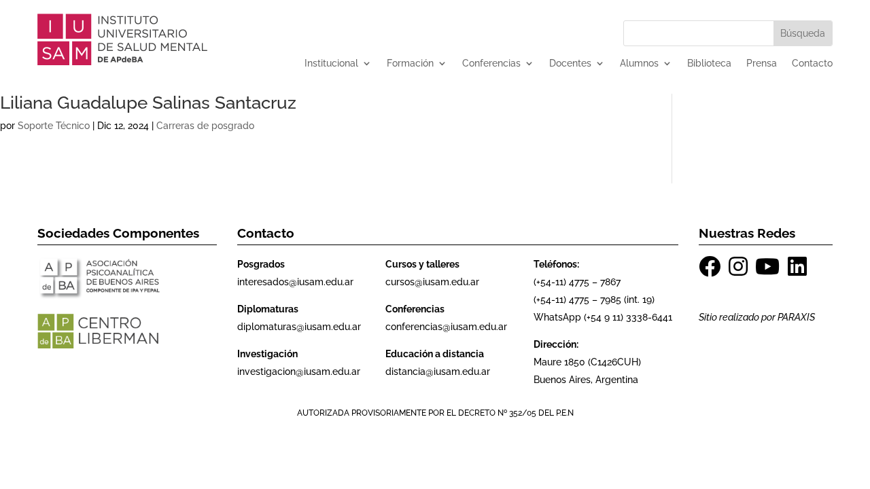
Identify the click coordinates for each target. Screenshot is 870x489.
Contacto (812, 63)
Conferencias (491, 63)
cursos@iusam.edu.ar (432, 281)
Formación (410, 63)
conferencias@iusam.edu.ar (446, 326)
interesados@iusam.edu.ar (295, 281)
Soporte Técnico (54, 125)
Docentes (570, 63)
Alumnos (639, 63)
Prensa (761, 63)
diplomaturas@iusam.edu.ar (299, 326)
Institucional (331, 63)
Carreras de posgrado (205, 125)
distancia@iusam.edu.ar (437, 371)
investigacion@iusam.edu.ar (298, 371)
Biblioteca (709, 63)
